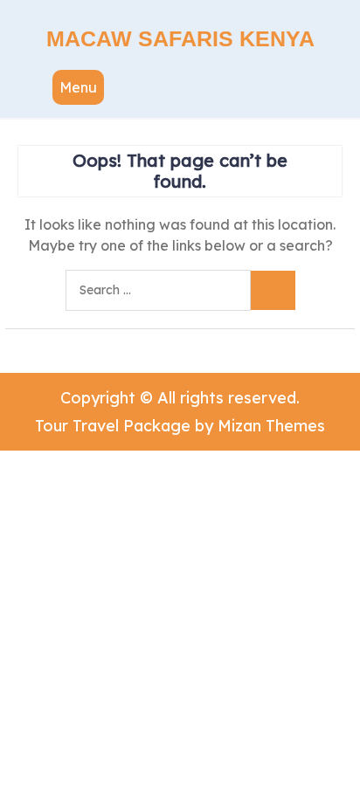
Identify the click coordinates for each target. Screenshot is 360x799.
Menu (78, 87)
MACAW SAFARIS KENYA (180, 38)
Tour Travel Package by (180, 426)
